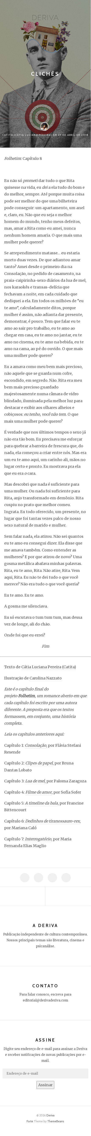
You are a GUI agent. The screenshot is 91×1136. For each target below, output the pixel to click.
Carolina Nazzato (46, 678)
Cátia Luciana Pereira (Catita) (48, 666)
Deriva (50, 1115)
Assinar (45, 1084)
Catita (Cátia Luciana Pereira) (27, 134)
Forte (30, 1121)
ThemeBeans (55, 1121)
